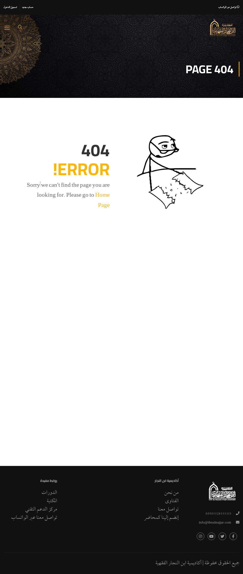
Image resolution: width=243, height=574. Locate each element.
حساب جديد (27, 7)
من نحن (171, 493)
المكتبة (52, 501)
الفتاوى (172, 501)
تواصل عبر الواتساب (227, 7)
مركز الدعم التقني (41, 509)
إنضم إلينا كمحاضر (161, 517)
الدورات (49, 493)
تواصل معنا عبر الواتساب (34, 517)
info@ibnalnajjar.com (215, 522)
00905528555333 (218, 513)
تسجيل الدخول (10, 7)
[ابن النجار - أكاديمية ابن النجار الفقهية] (222, 27)
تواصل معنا (168, 509)
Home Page (102, 201)
